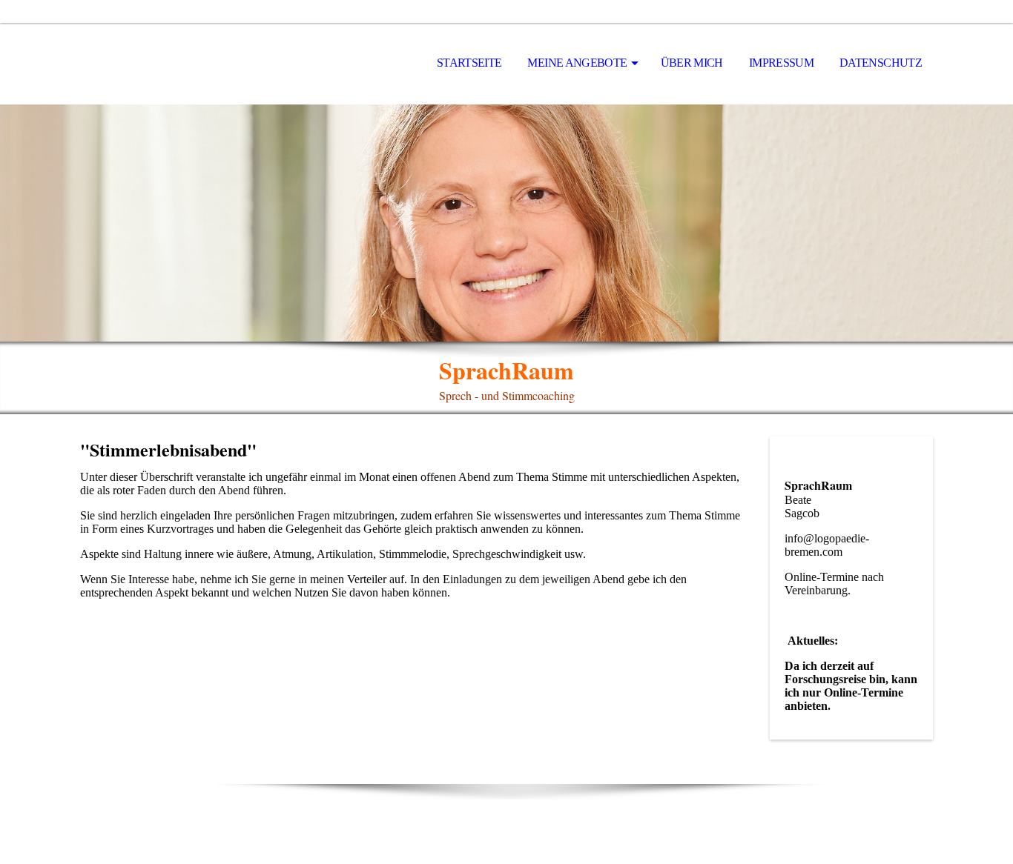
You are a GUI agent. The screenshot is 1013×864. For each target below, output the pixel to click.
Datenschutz (880, 62)
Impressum (781, 62)
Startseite (469, 62)
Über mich (692, 62)
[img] (506, 223)
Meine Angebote (577, 62)
